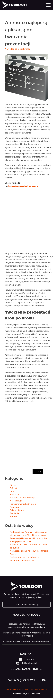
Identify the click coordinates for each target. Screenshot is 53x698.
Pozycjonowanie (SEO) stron (23, 504)
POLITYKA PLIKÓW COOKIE (36, 689)
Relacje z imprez (17, 510)
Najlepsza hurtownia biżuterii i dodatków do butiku (26, 641)
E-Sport (13, 488)
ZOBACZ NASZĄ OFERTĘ (26, 604)
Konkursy (14, 494)
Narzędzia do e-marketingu (17, 49)
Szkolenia (14, 513)
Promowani (15, 507)
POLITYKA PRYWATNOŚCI (13, 689)
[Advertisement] (26, 222)
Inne (12, 491)
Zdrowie (13, 516)
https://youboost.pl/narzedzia (23, 186)
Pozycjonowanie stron (31, 694)
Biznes (13, 485)
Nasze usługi (16, 500)
